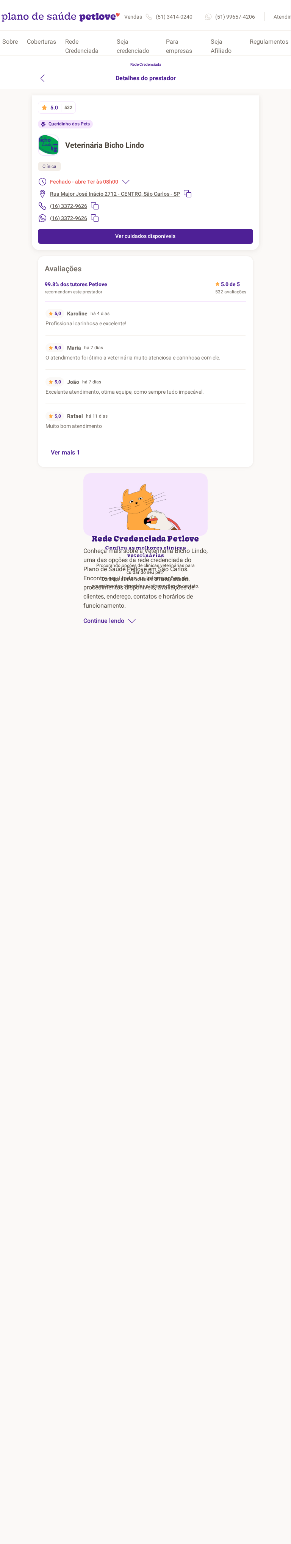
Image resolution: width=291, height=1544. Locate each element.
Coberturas (41, 41)
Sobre (10, 41)
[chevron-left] (42, 78)
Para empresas (179, 46)
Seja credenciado (133, 46)
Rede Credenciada (82, 46)
